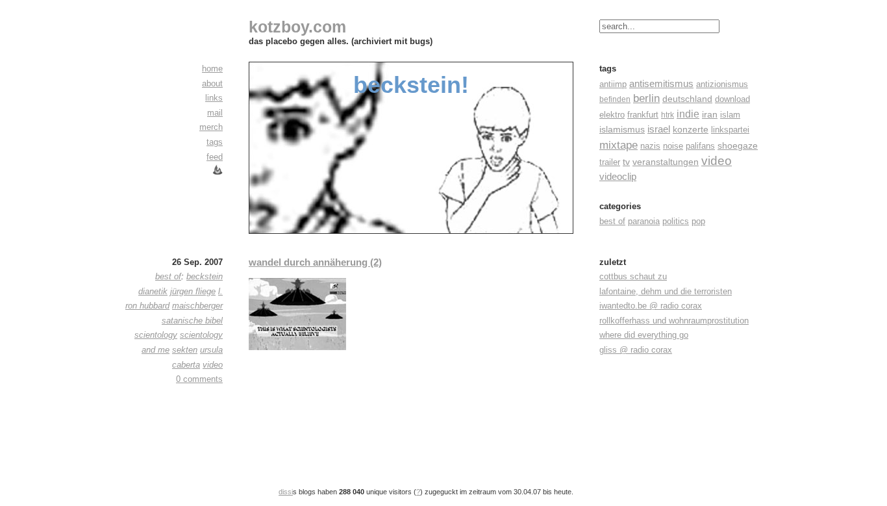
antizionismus (722, 84)
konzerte (690, 129)
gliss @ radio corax (635, 350)
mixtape (618, 144)
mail (215, 113)
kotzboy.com (297, 27)
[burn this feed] (217, 172)
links (214, 98)
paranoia (644, 221)
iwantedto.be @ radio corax (650, 305)
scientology (155, 335)
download (732, 99)
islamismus (622, 129)
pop (698, 221)
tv (626, 162)
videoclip (617, 176)
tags (214, 142)
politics (675, 221)
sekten (184, 350)
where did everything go (643, 335)
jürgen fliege (193, 291)
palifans (700, 146)
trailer (609, 162)
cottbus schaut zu (633, 276)
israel (658, 129)
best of (612, 221)
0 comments (199, 379)
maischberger (197, 305)
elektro (612, 115)
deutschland (687, 99)
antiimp (613, 84)
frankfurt (642, 115)
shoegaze (738, 145)
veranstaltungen (665, 162)
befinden (615, 99)
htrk (667, 115)
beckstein (204, 276)
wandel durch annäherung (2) (315, 262)
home (212, 68)
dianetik (153, 291)
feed (214, 157)
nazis (650, 146)
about (212, 83)
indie (688, 114)
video (716, 161)
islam (730, 115)
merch (211, 127)
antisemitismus (661, 83)
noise (673, 146)
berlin (646, 98)
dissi (286, 492)
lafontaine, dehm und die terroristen (665, 291)
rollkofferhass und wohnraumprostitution (674, 320)
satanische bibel (192, 320)
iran (710, 115)
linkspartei (730, 129)
